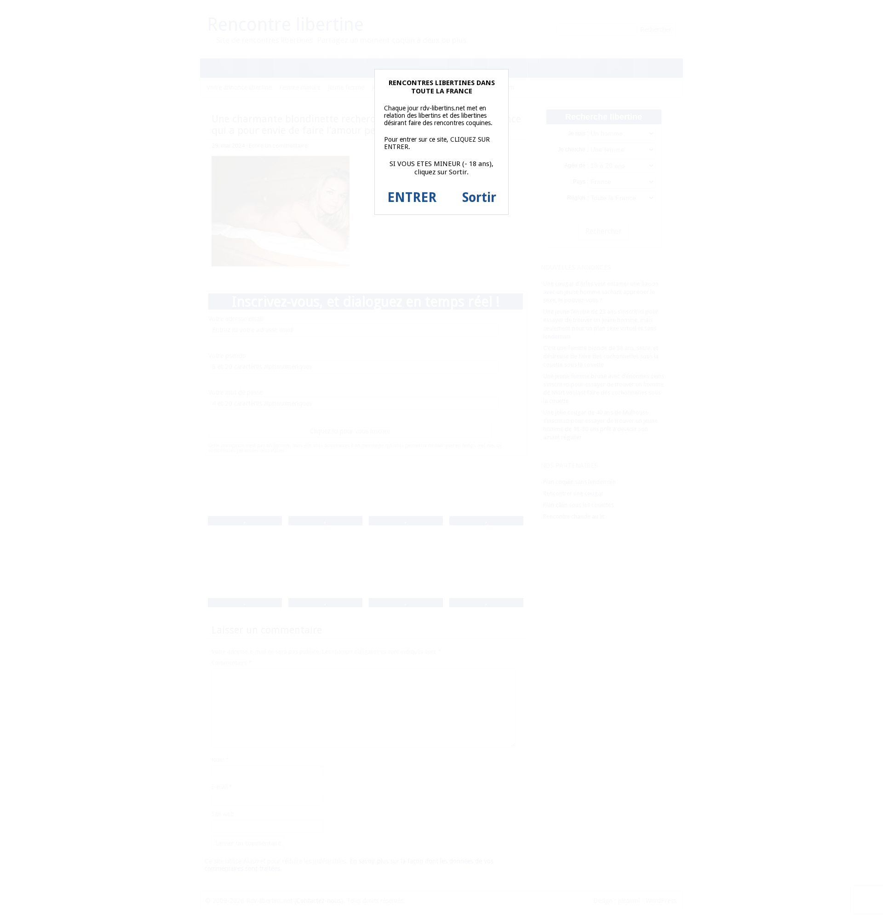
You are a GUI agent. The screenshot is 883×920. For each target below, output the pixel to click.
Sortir (479, 197)
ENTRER (411, 197)
